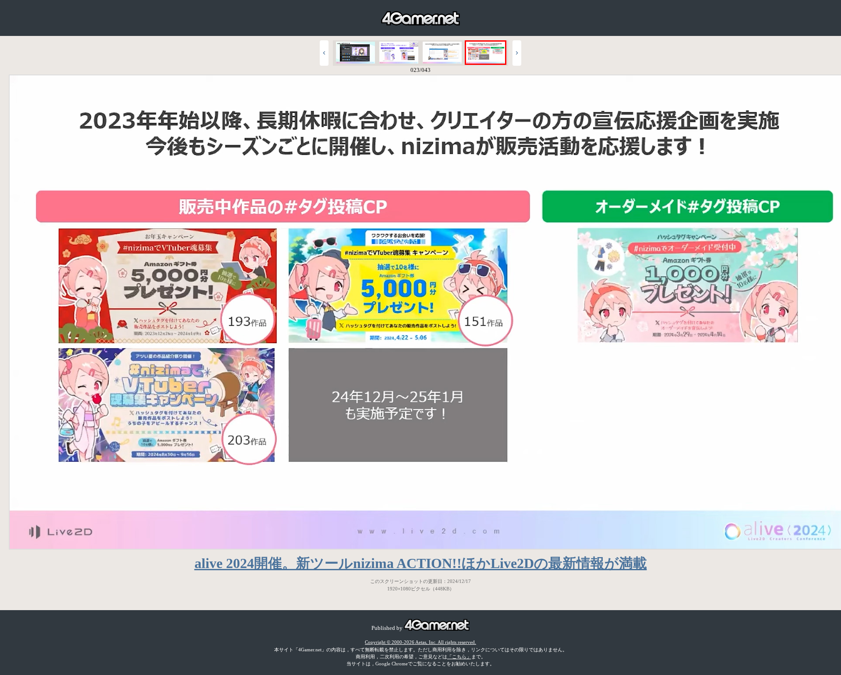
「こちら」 (459, 656)
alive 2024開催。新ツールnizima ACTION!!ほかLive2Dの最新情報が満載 (420, 563)
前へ (324, 53)
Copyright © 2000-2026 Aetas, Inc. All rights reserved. (420, 642)
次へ (516, 53)
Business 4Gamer (420, 18)
